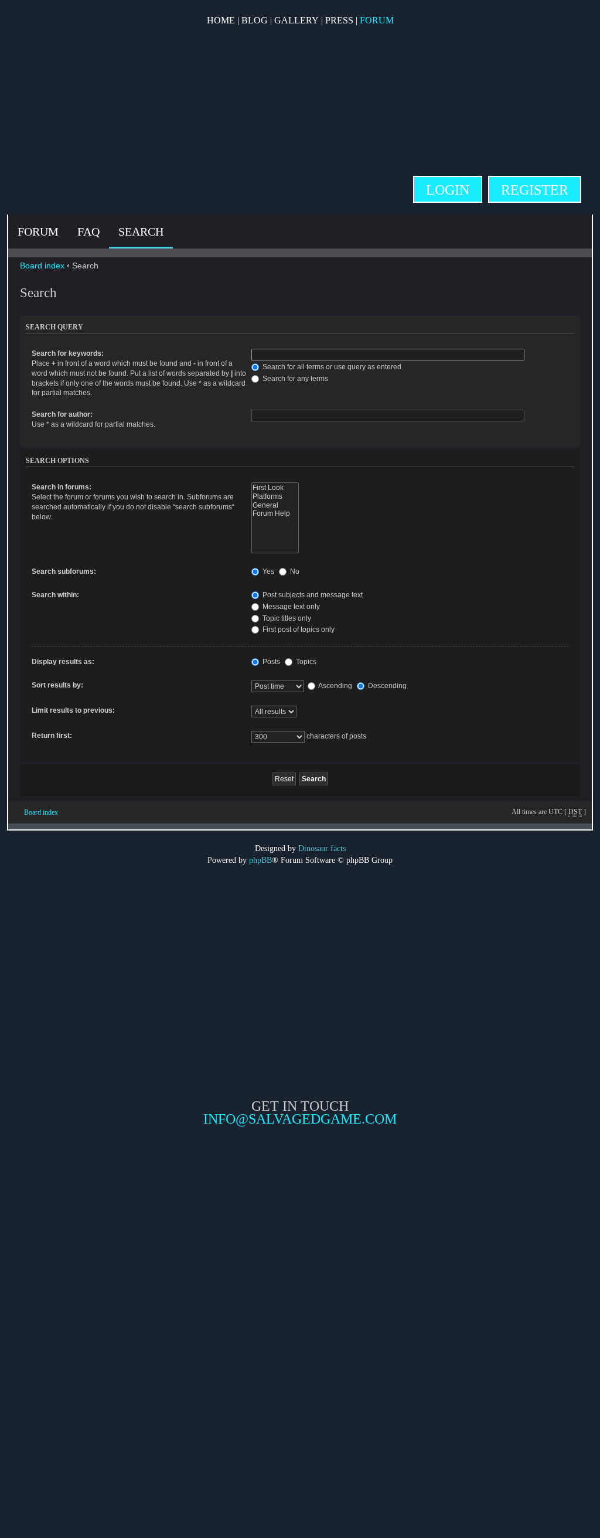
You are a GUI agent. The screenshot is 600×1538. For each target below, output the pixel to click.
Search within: (55, 595)
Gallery (296, 20)
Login (447, 190)
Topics (305, 662)
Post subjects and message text (312, 595)
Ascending (334, 686)
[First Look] (275, 488)
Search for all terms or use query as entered (331, 367)
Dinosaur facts (322, 848)
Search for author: (62, 414)
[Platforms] (275, 496)
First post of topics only (298, 629)
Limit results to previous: (73, 710)
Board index (42, 265)
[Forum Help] (275, 513)
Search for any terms (294, 379)
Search (140, 232)
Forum (377, 20)
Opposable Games (300, 1224)
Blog (254, 20)
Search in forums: (61, 487)
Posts (270, 662)
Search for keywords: (68, 353)
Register (534, 190)
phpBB (260, 860)
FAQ (88, 232)
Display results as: (63, 662)
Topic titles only (286, 618)
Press (339, 20)
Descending (386, 686)
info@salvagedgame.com (300, 1119)
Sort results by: (57, 685)
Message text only (290, 607)
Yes (267, 571)
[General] (275, 505)
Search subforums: (64, 571)
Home (221, 20)
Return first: (52, 735)
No (293, 571)
